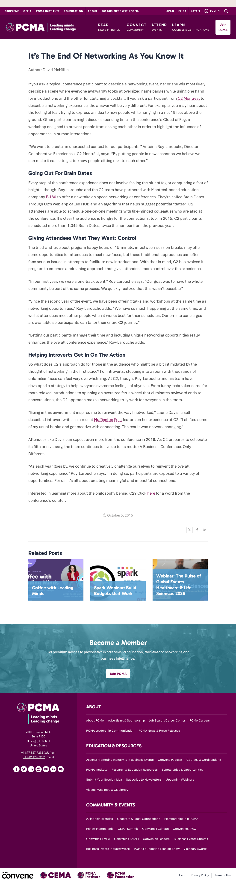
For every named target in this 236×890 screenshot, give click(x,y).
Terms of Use (223, 875)
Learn (190, 27)
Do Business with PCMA (120, 11)
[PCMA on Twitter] (24, 769)
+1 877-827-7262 (32, 753)
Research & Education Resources (135, 770)
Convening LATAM (126, 839)
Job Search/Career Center (167, 720)
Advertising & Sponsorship (126, 720)
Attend (159, 27)
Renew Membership (100, 829)
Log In (214, 10)
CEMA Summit (128, 829)
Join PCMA (222, 27)
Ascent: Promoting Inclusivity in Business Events (120, 760)
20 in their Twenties (99, 819)
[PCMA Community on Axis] (60, 769)
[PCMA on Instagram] (38, 769)
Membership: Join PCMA (181, 819)
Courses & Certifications (203, 760)
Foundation (73, 11)
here (151, 493)
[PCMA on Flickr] (53, 769)
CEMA (27, 11)
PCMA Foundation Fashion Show (157, 849)
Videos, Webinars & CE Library (107, 790)
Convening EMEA (98, 839)
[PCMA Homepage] (50, 27)
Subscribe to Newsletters (144, 780)
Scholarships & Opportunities (182, 770)
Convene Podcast (170, 760)
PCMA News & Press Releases (159, 731)
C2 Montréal (189, 98)
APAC (170, 11)
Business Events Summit (191, 839)
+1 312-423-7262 (34, 757)
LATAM (195, 11)
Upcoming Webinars (180, 780)
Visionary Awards (195, 849)
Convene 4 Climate (155, 829)
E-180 (51, 196)
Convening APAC (184, 829)
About (92, 11)
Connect (136, 27)
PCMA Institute (48, 11)
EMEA (182, 11)
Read (109, 27)
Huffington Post (108, 419)
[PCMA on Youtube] (46, 769)
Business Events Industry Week (108, 849)
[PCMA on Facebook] (16, 769)
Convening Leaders (156, 839)
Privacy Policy (200, 875)
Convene (12, 11)
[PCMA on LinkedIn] (31, 769)
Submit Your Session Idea (104, 780)
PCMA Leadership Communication (110, 731)
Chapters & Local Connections (138, 819)
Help (182, 875)
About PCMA (95, 720)
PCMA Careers (199, 720)
